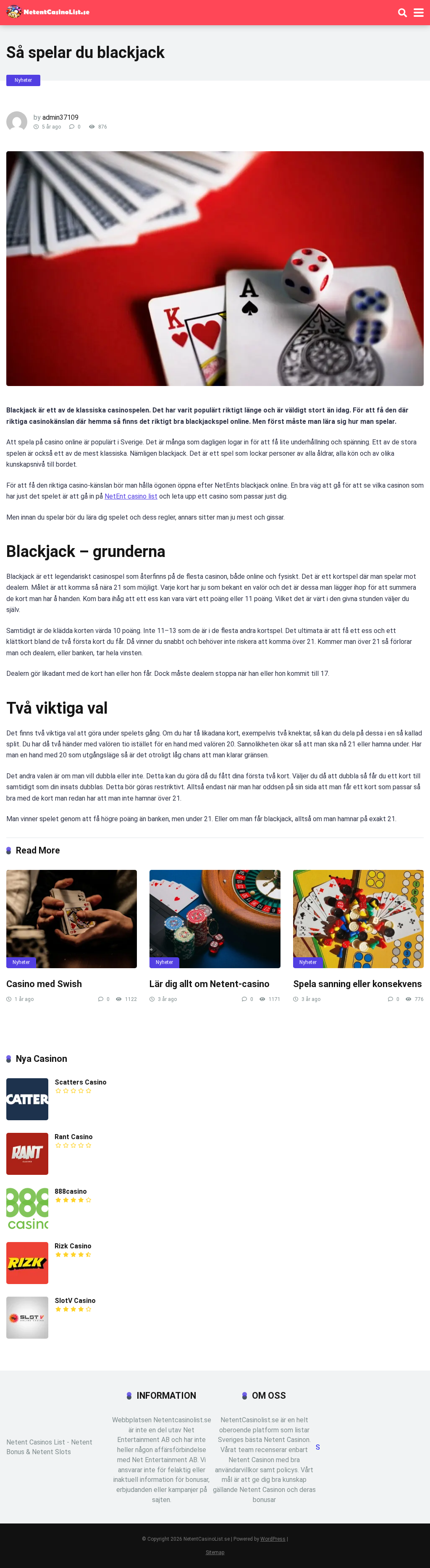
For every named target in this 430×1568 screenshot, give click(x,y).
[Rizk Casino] (27, 1282)
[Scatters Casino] (27, 1118)
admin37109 (60, 117)
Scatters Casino (81, 1082)
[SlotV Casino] (27, 1336)
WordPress (273, 1539)
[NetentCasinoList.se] (48, 10)
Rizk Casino (73, 1246)
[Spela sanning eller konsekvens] (358, 919)
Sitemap (215, 1552)
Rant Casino (74, 1137)
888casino (71, 1191)
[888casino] (27, 1227)
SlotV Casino (75, 1301)
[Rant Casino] (27, 1173)
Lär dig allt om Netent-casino (209, 984)
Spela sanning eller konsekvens (357, 984)
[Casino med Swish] (71, 919)
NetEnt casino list (131, 496)
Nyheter (23, 80)
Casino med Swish (44, 984)
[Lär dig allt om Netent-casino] (214, 919)
